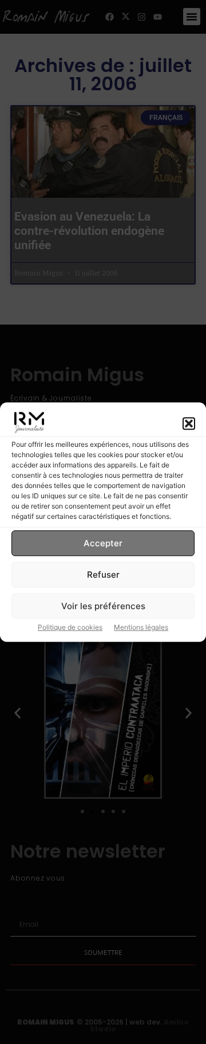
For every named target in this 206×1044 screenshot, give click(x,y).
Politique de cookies (70, 627)
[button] (189, 424)
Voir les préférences (103, 606)
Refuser (103, 574)
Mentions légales (141, 627)
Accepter (103, 543)
